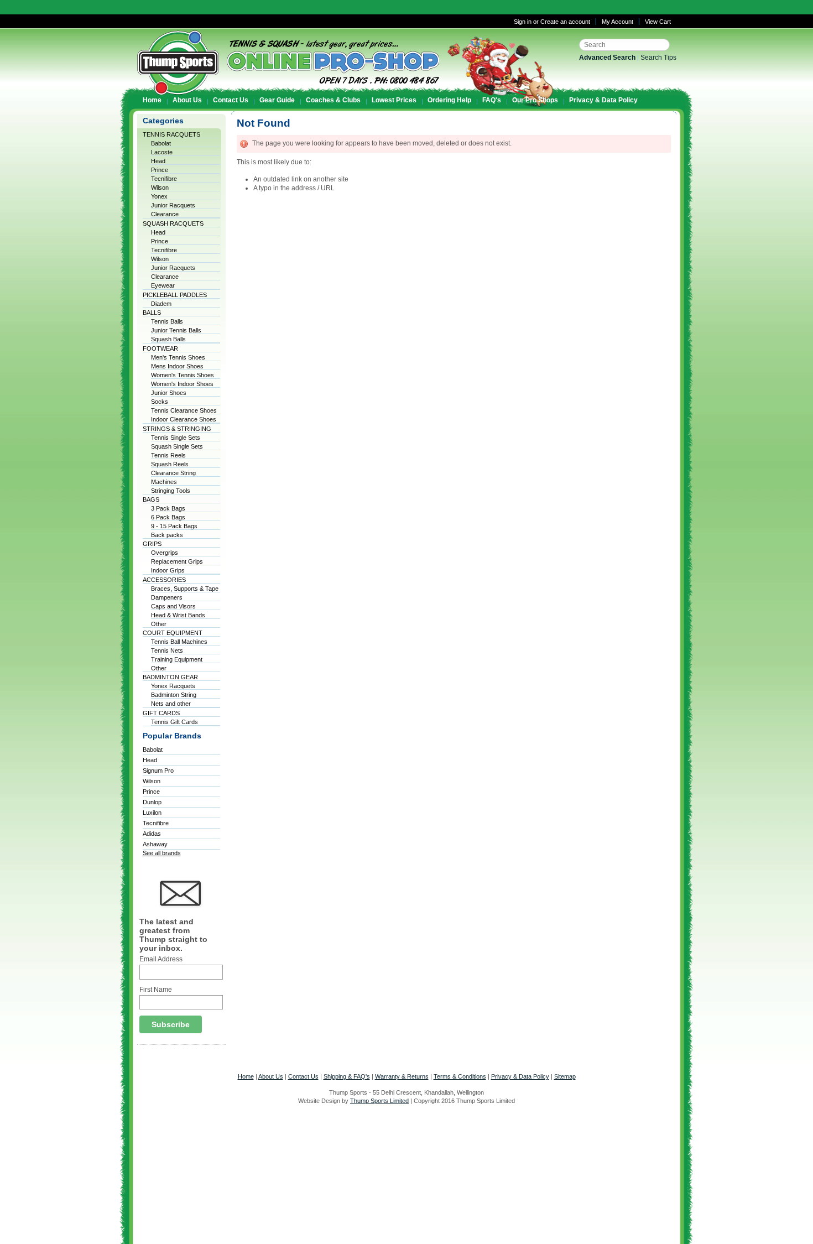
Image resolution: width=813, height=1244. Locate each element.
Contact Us (303, 1076)
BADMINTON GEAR (170, 677)
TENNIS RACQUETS (171, 134)
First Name (155, 989)
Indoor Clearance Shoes (183, 419)
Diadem (161, 303)
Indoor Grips (168, 570)
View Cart (658, 21)
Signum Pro (158, 770)
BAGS (151, 499)
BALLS (152, 312)
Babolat (161, 143)
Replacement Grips (177, 561)
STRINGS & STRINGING (177, 428)
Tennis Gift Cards (174, 722)
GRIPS (152, 543)
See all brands (162, 853)
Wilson (160, 187)
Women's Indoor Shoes (182, 384)
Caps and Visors (173, 606)
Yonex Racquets (173, 686)
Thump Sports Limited (379, 1100)
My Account (617, 21)
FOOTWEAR (160, 348)
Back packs (167, 535)
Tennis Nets (167, 650)
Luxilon (152, 812)
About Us (270, 1076)
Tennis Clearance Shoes (184, 410)
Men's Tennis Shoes (178, 357)
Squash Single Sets (177, 446)
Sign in (522, 21)
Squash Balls (168, 339)
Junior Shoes (168, 392)
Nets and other (171, 703)
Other (158, 624)
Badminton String (173, 694)
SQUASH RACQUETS (173, 223)
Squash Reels (170, 464)
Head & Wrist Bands (178, 615)
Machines (164, 481)
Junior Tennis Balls (176, 330)
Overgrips (164, 552)
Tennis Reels (168, 455)
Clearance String (173, 473)
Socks (159, 401)
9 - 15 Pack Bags (174, 526)
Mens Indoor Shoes (177, 366)
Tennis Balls (167, 321)
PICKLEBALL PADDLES (175, 295)
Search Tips (658, 57)
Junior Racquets (173, 205)
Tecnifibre (164, 178)
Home (246, 1076)
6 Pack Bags (168, 517)
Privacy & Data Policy (520, 1076)
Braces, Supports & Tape (184, 588)
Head (158, 161)
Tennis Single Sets (175, 437)
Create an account (565, 21)
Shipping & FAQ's (347, 1076)
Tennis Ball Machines (179, 641)
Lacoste (162, 152)
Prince (159, 169)
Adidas (152, 833)
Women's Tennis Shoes (182, 375)
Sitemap (565, 1076)
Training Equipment (176, 659)
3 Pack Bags (168, 508)
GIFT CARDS (161, 713)
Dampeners (167, 597)
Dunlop (152, 802)
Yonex (159, 196)
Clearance (165, 214)
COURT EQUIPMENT (172, 632)
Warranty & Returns (402, 1076)
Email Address (161, 959)
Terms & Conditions (460, 1076)
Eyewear (163, 285)
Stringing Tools (170, 490)
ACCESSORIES (164, 579)
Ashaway (155, 844)
